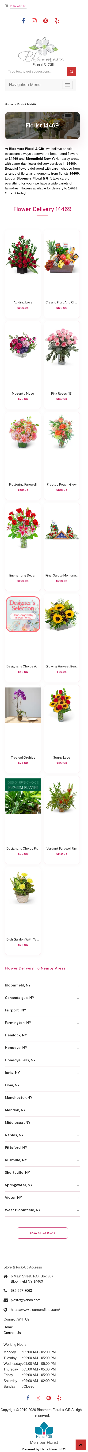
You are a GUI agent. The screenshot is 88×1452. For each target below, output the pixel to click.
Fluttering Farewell (23, 485)
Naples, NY (14, 1135)
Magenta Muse (23, 394)
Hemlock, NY (16, 1035)
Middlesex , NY (18, 1122)
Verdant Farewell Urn (61, 849)
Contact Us (12, 1333)
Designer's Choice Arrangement (23, 666)
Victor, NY (13, 1197)
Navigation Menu (25, 84)
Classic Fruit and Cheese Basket (62, 302)
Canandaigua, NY (19, 997)
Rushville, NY (16, 1160)
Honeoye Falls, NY (20, 1060)
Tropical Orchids (23, 758)
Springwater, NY (19, 1185)
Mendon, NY (15, 1110)
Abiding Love (23, 302)
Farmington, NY (18, 1022)
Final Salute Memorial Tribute (62, 575)
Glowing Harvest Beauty (62, 666)
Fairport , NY (15, 1010)
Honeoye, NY (16, 1047)
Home (9, 104)
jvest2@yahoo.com (26, 1300)
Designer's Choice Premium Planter (23, 849)
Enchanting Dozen (22, 575)
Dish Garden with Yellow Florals (23, 939)
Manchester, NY (18, 1097)
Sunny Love (61, 758)
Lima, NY (12, 1085)
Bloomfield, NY (18, 985)
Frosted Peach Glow (62, 485)
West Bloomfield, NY (23, 1210)
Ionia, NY (12, 1072)
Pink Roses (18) (62, 394)
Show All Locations (42, 1233)
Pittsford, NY (16, 1147)
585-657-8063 (21, 1290)
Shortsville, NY (17, 1172)
